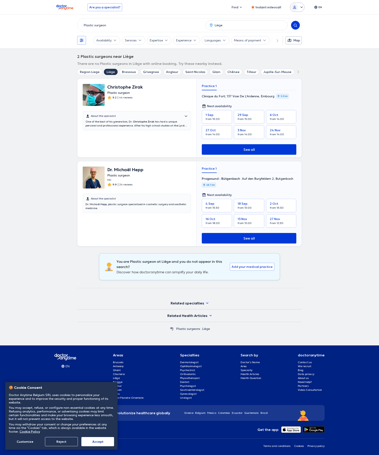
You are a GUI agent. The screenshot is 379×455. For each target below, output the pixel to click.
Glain (216, 72)
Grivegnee (151, 72)
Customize (25, 442)
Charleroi (119, 374)
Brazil (264, 412)
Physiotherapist (190, 378)
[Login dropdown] (297, 7)
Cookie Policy (30, 432)
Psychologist (188, 385)
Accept (97, 442)
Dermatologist (189, 362)
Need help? (305, 382)
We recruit (304, 366)
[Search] (295, 25)
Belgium (200, 412)
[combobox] (140, 25)
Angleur (172, 72)
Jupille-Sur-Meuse (277, 72)
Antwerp (118, 366)
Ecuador (237, 412)
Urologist (186, 397)
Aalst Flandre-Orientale (128, 397)
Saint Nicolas (195, 72)
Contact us (305, 362)
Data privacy (306, 374)
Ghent (117, 370)
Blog (301, 370)
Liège (111, 72)
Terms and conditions (277, 446)
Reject (61, 442)
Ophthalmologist (191, 366)
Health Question (251, 378)
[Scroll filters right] (275, 40)
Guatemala (251, 412)
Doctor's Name (250, 362)
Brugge (117, 382)
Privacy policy (316, 446)
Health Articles (250, 374)
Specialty (246, 370)
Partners (303, 385)
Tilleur (251, 72)
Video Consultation (310, 389)
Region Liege (90, 72)
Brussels (118, 362)
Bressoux (129, 72)
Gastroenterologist (192, 389)
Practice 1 (209, 86)
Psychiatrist (187, 370)
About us (303, 378)
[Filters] (81, 40)
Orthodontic (188, 374)
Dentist (184, 382)
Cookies (299, 446)
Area (244, 366)
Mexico (211, 412)
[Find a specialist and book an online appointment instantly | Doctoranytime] (171, 328)
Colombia (224, 412)
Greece (188, 412)
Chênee (233, 72)
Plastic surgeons (188, 329)
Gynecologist (188, 393)
